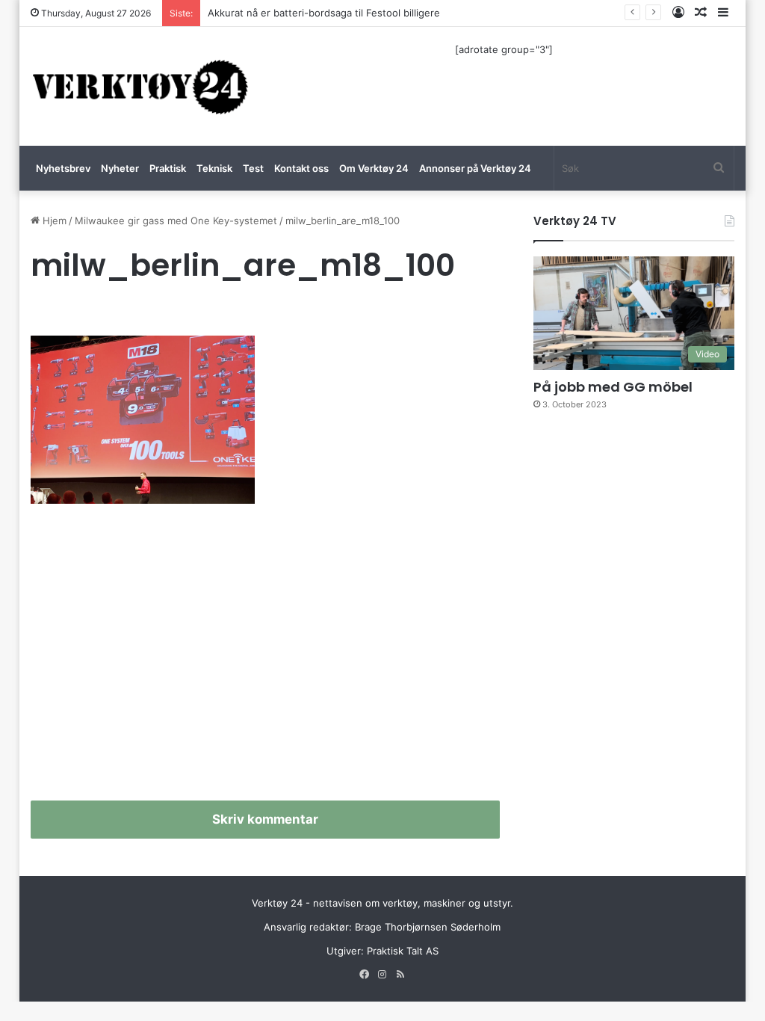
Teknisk (214, 168)
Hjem (53, 220)
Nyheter (120, 168)
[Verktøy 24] (140, 86)
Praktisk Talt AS (403, 951)
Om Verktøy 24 (374, 168)
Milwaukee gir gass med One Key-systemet (176, 220)
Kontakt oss (301, 168)
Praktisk (167, 168)
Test (253, 168)
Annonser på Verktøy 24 (475, 168)
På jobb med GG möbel (613, 386)
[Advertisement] (266, 658)
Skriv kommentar (265, 819)
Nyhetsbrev (63, 168)
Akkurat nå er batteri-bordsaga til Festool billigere (324, 13)
